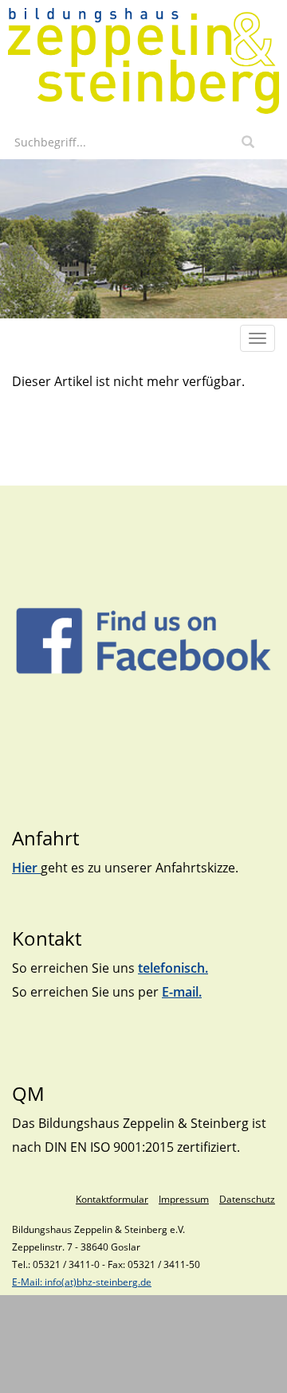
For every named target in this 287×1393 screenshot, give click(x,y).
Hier (26, 867)
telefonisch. (173, 968)
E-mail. (182, 992)
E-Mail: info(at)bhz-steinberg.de (81, 1282)
